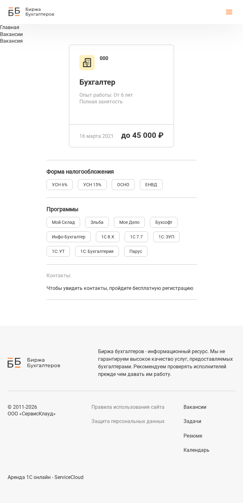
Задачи (192, 421)
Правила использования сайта (128, 407)
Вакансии (195, 407)
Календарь (196, 450)
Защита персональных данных (128, 421)
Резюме (193, 436)
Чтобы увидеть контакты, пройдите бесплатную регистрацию (120, 288)
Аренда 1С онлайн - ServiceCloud (46, 477)
